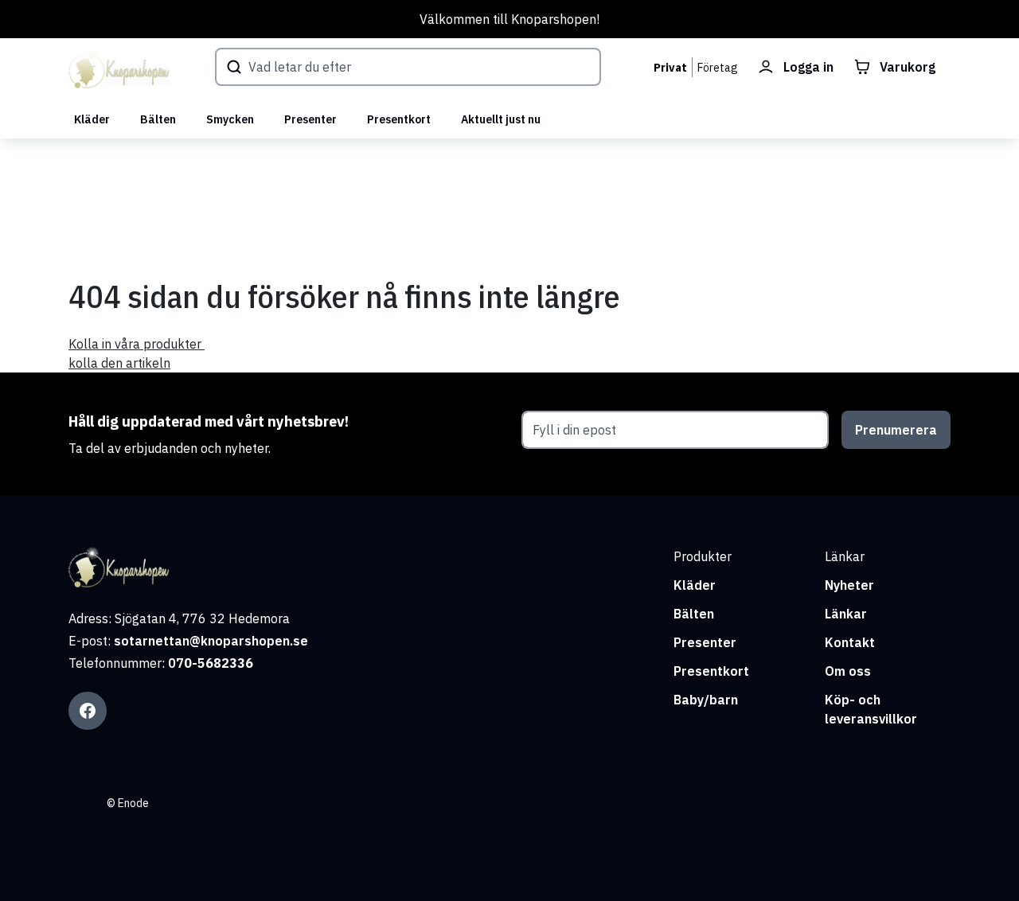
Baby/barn (705, 700)
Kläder (92, 119)
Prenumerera (896, 430)
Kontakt (850, 642)
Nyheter (849, 585)
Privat (670, 67)
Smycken (230, 119)
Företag (717, 67)
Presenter (310, 119)
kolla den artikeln (119, 363)
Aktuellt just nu (501, 119)
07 (176, 663)
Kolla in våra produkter (136, 344)
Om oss (848, 671)
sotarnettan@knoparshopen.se (211, 641)
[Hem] (119, 69)
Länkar (846, 614)
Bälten (158, 119)
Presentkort (399, 119)
